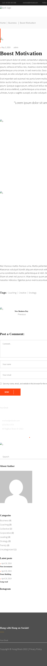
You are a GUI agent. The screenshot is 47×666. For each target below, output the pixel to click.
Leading (3, 537)
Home (3, 22)
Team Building (5, 574)
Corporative (5, 532)
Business (12, 22)
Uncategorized (7, 549)
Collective (4, 528)
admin (16, 47)
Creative (22, 292)
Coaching (12, 292)
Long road (4, 582)
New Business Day (21, 311)
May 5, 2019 (6, 47)
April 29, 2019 (6, 563)
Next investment (6, 567)
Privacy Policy (35, 649)
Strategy (32, 292)
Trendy (3, 545)
